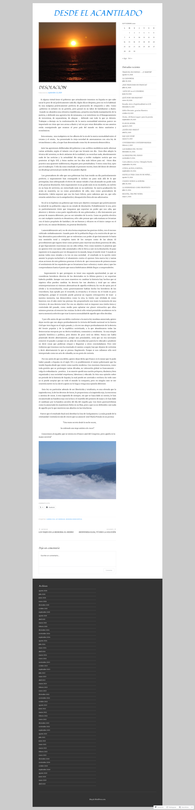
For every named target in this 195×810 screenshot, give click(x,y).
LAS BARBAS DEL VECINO (132, 149)
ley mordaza (60, 519)
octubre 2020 (43, 766)
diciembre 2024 (44, 630)
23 (134, 47)
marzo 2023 (43, 684)
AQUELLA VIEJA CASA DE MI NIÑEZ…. (137, 175)
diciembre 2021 (44, 723)
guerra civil (50, 519)
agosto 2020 (43, 773)
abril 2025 (42, 619)
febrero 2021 (43, 752)
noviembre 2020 (44, 762)
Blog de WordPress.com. (97, 799)
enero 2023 (43, 691)
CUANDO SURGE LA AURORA (133, 181)
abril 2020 (42, 784)
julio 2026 (42, 594)
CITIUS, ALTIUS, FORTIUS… (132, 168)
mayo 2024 (42, 648)
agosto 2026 (43, 591)
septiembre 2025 (44, 612)
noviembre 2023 (44, 662)
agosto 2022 (43, 705)
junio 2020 (42, 777)
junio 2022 (42, 709)
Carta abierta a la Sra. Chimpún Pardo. (137, 162)
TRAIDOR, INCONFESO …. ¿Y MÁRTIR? (137, 72)
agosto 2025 (43, 616)
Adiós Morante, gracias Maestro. (135, 110)
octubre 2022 (43, 701)
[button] (77, 470)
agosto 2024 (43, 641)
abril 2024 (42, 651)
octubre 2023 (43, 666)
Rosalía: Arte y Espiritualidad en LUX (136, 104)
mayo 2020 (42, 780)
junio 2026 (42, 598)
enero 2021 (42, 755)
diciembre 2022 (44, 694)
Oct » (130, 58)
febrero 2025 (43, 626)
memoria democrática (74, 519)
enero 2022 (43, 719)
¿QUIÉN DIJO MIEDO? (130, 130)
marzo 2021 (43, 748)
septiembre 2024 (44, 637)
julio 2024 (42, 644)
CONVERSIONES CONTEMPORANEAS (136, 143)
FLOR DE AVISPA (128, 123)
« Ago (124, 58)
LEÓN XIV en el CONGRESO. (133, 91)
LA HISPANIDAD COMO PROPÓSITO (136, 187)
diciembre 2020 (44, 759)
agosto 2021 (43, 734)
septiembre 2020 (44, 769)
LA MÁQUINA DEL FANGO (132, 155)
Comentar (109, 570)
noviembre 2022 (44, 698)
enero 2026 (43, 601)
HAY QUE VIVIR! (128, 136)
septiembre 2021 (44, 730)
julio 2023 (42, 673)
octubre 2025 (43, 608)
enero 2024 (43, 659)
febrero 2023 (43, 687)
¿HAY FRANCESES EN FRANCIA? (134, 85)
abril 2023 (42, 680)
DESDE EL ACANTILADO (98, 13)
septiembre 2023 (44, 669)
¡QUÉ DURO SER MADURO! (132, 98)
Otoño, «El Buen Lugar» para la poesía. (137, 117)
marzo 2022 (43, 712)
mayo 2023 (42, 676)
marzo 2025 (43, 623)
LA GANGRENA (128, 78)
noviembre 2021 (44, 727)
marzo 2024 (43, 655)
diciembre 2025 (44, 605)
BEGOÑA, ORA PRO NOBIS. (132, 194)
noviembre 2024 (44, 633)
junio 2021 (42, 741)
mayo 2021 (42, 744)
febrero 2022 (43, 716)
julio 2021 (42, 737)
